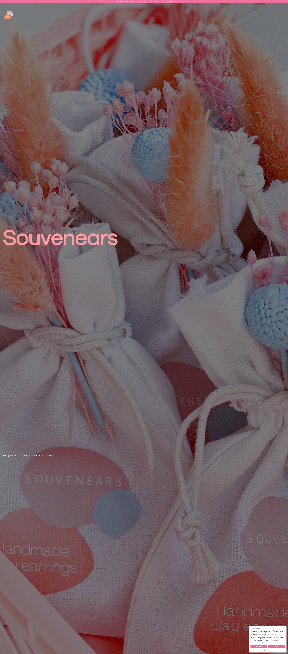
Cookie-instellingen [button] (267, 650)
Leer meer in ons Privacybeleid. (258, 642)
